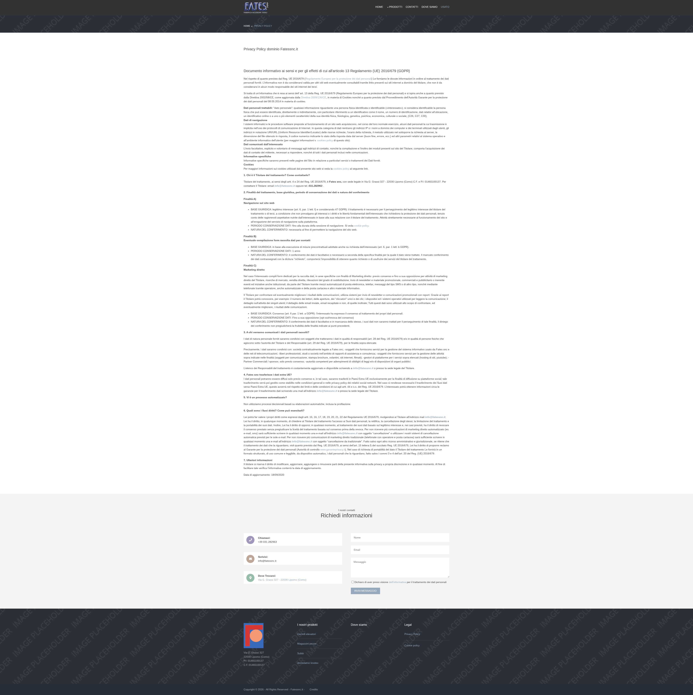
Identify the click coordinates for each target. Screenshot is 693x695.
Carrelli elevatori (306, 634)
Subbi (300, 653)
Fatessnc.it (297, 689)
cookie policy (361, 225)
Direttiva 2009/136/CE (313, 97)
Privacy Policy (263, 26)
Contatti (412, 6)
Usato (445, 6)
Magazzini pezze (306, 643)
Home (379, 6)
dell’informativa (398, 582)
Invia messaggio (365, 590)
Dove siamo (429, 6)
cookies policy (325, 140)
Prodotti (395, 6)
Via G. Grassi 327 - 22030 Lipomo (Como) (282, 579)
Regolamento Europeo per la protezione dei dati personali (338, 78)
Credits (314, 689)
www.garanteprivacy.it (332, 449)
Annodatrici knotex (307, 662)
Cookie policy (412, 645)
